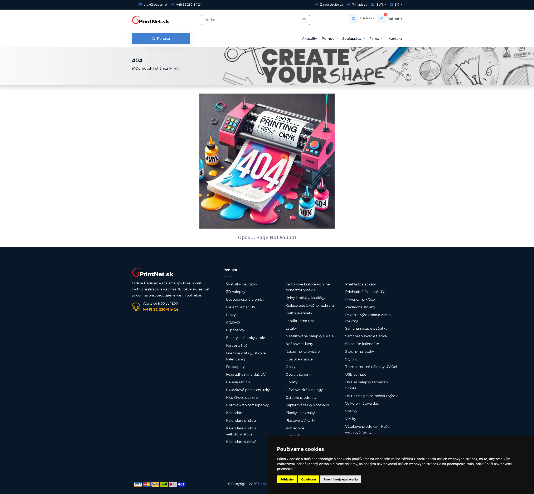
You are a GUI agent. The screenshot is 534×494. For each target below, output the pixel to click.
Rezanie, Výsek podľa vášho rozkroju (368, 318)
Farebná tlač (236, 346)
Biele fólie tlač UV (240, 307)
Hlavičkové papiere (242, 398)
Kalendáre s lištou (241, 421)
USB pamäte (355, 374)
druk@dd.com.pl (155, 4)
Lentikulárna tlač (300, 321)
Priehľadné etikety (360, 284)
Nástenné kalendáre (303, 352)
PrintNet (265, 484)
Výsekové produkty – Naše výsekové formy (367, 430)
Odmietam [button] (308, 479)
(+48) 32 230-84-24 (160, 309)
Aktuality (309, 39)
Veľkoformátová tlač (362, 403)
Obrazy (292, 382)
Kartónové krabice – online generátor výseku (308, 287)
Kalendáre (234, 413)
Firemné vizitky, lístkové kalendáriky (246, 356)
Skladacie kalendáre (362, 344)
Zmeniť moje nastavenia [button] (341, 479)
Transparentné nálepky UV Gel (371, 367)
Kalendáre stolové (241, 442)
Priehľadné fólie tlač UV (364, 292)
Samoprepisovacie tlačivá (366, 336)
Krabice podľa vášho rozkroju (310, 306)
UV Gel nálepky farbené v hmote (366, 385)
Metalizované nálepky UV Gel (310, 336)
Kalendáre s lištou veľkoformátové (241, 431)
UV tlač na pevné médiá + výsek (371, 396)
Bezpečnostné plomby (245, 299)
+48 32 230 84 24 (188, 4)
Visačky (351, 411)
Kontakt (395, 39)
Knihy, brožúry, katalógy (305, 298)
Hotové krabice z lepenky (247, 405)
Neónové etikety (299, 344)
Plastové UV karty (301, 421)
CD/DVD (233, 323)
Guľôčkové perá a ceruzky (248, 390)
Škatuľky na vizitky (241, 284)
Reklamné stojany (360, 307)
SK (397, 4)
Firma (374, 39)
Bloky (231, 315)
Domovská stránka (152, 68)
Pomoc (328, 39)
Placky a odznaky (300, 413)
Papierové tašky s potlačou (308, 405)
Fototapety (235, 367)
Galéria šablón (238, 382)
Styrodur (352, 359)
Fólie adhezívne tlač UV (246, 374)
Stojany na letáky (359, 352)
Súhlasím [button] (287, 479)
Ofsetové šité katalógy (305, 390)
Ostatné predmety (301, 398)
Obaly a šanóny (298, 374)
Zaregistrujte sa (331, 4)
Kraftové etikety (299, 313)
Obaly (291, 367)
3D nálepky (235, 292)
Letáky (291, 328)
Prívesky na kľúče (360, 299)
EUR (379, 4)
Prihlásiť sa (359, 4)
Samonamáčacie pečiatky (366, 328)
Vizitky (350, 419)
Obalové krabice (299, 359)
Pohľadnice (295, 428)
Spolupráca (351, 39)
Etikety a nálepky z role (245, 338)
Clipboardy (235, 330)
